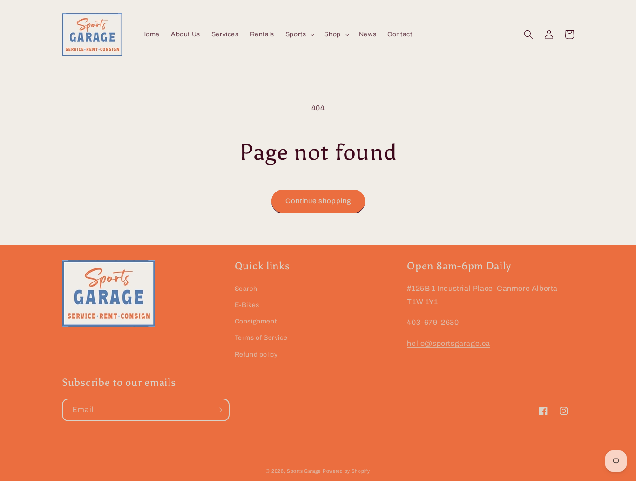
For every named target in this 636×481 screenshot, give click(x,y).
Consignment (256, 321)
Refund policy (256, 354)
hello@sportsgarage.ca (448, 343)
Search (246, 288)
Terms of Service (261, 337)
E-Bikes (247, 305)
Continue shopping (318, 201)
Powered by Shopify (346, 471)
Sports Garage (304, 471)
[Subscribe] (218, 410)
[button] (299, 34)
